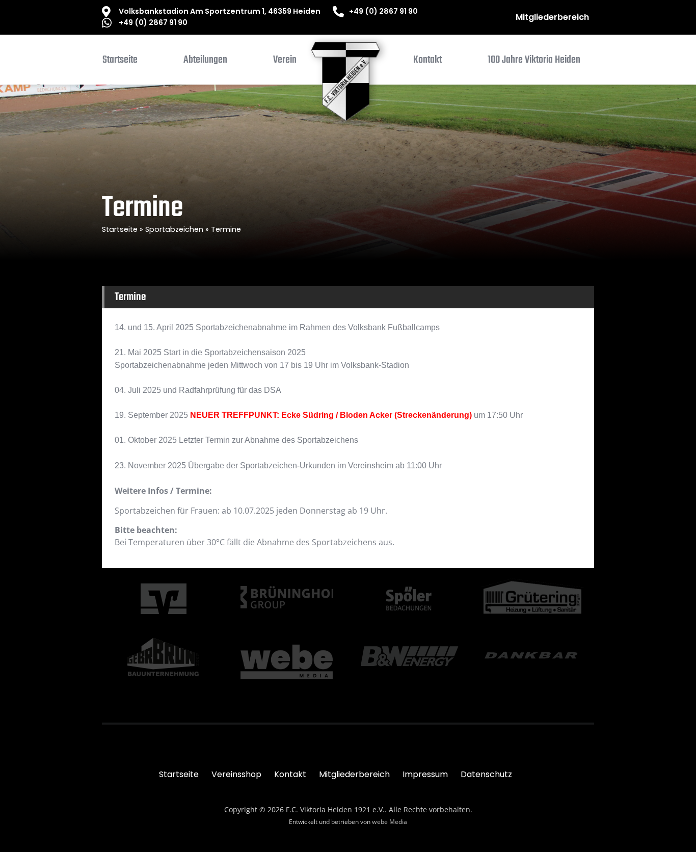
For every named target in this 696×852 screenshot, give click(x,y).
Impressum (425, 774)
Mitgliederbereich (552, 17)
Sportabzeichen (174, 229)
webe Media (389, 821)
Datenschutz (486, 774)
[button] (205, 62)
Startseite (120, 229)
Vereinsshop (236, 774)
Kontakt (290, 774)
